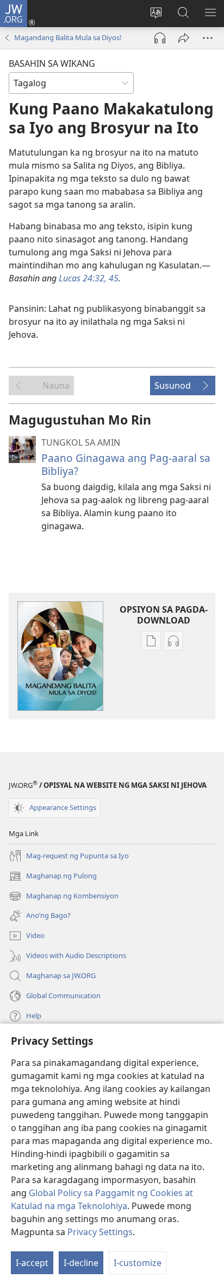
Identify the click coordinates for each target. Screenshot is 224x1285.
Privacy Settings (100, 1232)
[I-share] (184, 38)
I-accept (32, 1263)
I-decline (81, 1263)
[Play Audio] (160, 38)
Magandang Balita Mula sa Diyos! (68, 37)
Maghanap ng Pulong (53, 877)
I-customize (137, 1263)
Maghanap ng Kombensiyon (64, 897)
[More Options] (207, 38)
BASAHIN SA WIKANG (52, 63)
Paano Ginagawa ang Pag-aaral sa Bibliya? (125, 464)
